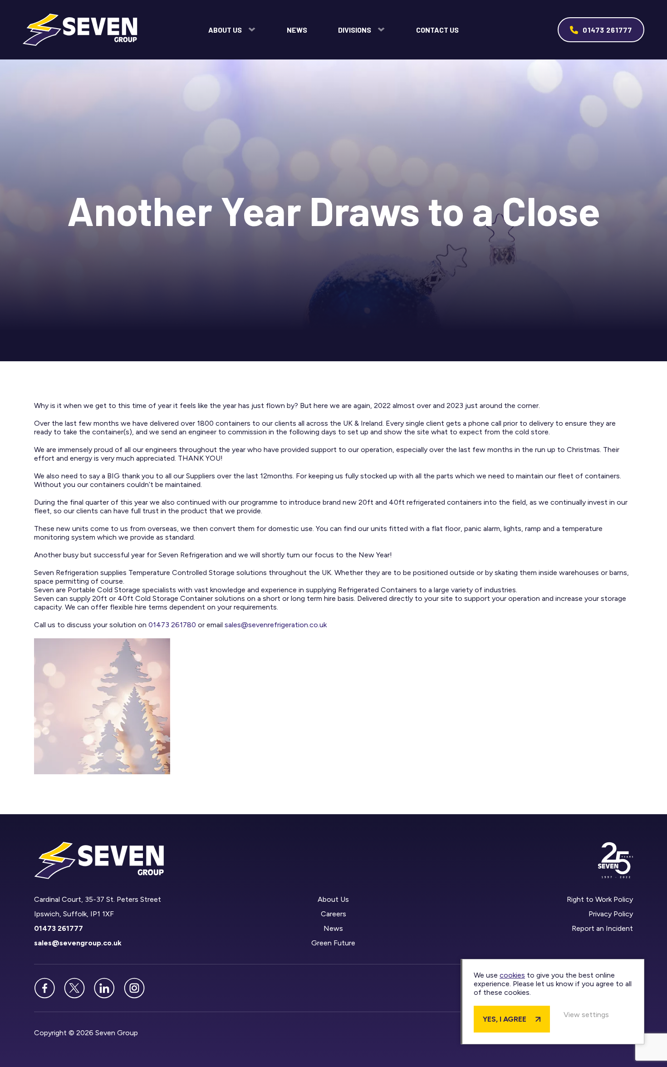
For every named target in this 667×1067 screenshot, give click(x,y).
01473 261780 (172, 624)
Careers (333, 914)
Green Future (333, 943)
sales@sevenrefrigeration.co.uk (276, 624)
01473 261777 (607, 29)
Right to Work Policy (600, 899)
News (297, 29)
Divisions (354, 29)
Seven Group (80, 30)
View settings (586, 1014)
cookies (512, 975)
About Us (225, 29)
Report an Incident (602, 928)
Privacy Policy (611, 914)
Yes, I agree (504, 1019)
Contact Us (437, 29)
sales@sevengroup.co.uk (78, 943)
